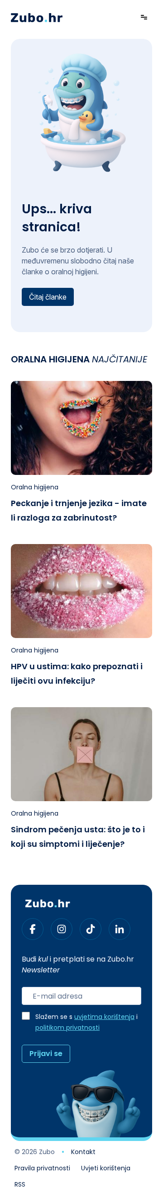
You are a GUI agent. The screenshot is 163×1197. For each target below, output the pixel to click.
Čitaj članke (48, 296)
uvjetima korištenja (104, 1017)
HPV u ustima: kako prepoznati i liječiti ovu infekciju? (77, 674)
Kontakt (83, 1152)
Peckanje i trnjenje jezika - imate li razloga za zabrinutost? (79, 511)
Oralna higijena (34, 488)
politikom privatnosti (67, 1028)
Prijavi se (45, 1054)
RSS (19, 1185)
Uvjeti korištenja (105, 1169)
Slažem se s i (86, 1022)
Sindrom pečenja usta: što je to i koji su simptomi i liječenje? (78, 837)
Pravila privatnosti (42, 1169)
